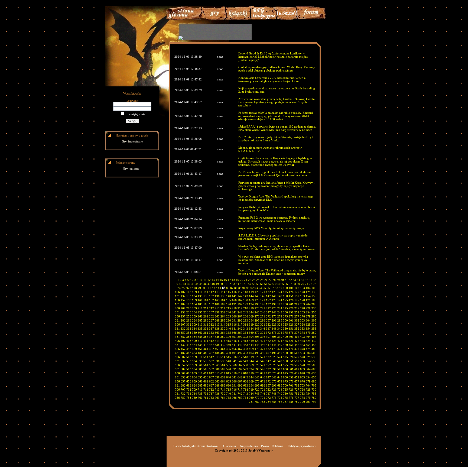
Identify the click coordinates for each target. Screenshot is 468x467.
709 (194, 389)
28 (274, 279)
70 (302, 284)
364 (222, 332)
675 (285, 381)
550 (285, 361)
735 (200, 393)
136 (205, 296)
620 (257, 373)
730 (313, 389)
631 (177, 377)
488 (217, 353)
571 (262, 365)
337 (211, 328)
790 (302, 401)
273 (274, 316)
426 (291, 340)
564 (222, 365)
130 (313, 292)
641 (234, 377)
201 (291, 304)
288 (217, 320)
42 (188, 284)
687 (211, 385)
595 (257, 369)
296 (262, 320)
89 (240, 288)
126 (291, 292)
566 (234, 365)
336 (205, 328)
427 (296, 340)
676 (291, 381)
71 (306, 284)
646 (262, 377)
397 (268, 336)
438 (217, 344)
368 (245, 332)
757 (183, 397)
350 (285, 328)
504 (308, 353)
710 (200, 389)
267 (240, 316)
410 (200, 340)
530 (313, 357)
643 (245, 377)
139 (222, 296)
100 (285, 288)
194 (251, 304)
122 (268, 292)
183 (188, 304)
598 (274, 369)
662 (211, 381)
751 (291, 393)
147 (268, 296)
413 (217, 340)
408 (188, 340)
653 (302, 377)
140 (228, 296)
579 (308, 365)
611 (205, 373)
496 (262, 353)
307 (183, 324)
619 (251, 373)
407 (183, 340)
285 (200, 320)
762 (211, 397)
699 (279, 385)
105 (313, 288)
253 (302, 312)
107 (183, 292)
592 (240, 369)
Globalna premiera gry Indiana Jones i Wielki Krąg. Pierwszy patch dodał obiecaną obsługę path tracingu (276, 69)
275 (285, 316)
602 (296, 369)
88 (236, 288)
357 (183, 332)
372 (268, 332)
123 (274, 292)
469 (251, 349)
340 (228, 328)
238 (217, 312)
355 (313, 328)
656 (177, 381)
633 (188, 377)
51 (225, 284)
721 (262, 389)
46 (205, 284)
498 (274, 353)
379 (308, 332)
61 (266, 284)
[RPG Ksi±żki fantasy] (238, 18)
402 (296, 336)
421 (262, 340)
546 (262, 361)
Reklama (277, 445)
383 (188, 336)
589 (222, 369)
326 (291, 324)
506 (177, 357)
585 (200, 369)
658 (188, 381)
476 (291, 349)
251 (291, 312)
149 (279, 296)
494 (251, 353)
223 (274, 308)
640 (228, 377)
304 (308, 320)
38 (314, 279)
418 (245, 340)
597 (268, 369)
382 (183, 336)
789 (296, 401)
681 (177, 385)
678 (302, 381)
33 (294, 279)
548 (274, 361)
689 (222, 385)
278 (302, 316)
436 (205, 344)
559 (194, 365)
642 (240, 377)
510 (200, 357)
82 (211, 288)
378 (302, 332)
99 (280, 288)
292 (240, 320)
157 (183, 300)
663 (217, 381)
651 (291, 377)
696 (262, 385)
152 (296, 296)
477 (296, 349)
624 (279, 373)
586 (205, 369)
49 (217, 284)
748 (274, 393)
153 (302, 296)
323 (274, 324)
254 (308, 312)
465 (228, 349)
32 (290, 279)
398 (274, 336)
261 (205, 316)
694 (251, 385)
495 (257, 353)
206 (177, 308)
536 (205, 361)
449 (279, 344)
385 (200, 336)
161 (205, 300)
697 (268, 385)
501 (291, 353)
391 (234, 336)
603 (302, 369)
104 (308, 288)
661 (205, 381)
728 (302, 389)
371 (262, 332)
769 (251, 397)
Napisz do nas (249, 445)
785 (274, 401)
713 (217, 389)
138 (217, 296)
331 (177, 328)
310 (200, 324)
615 (228, 373)
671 (262, 381)
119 (251, 292)
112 (211, 292)
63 (274, 284)
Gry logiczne (131, 168)
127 (296, 292)
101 (291, 288)
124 (279, 292)
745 (257, 393)
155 (313, 296)
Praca (265, 445)
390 (228, 336)
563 (217, 365)
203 (302, 304)
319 (251, 324)
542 (240, 361)
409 (194, 340)
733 (188, 393)
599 (279, 369)
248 (274, 312)
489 (222, 353)
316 (234, 324)
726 (291, 389)
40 (180, 284)
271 (262, 316)
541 (234, 361)
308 (188, 324)
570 (257, 365)
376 (291, 332)
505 (313, 353)
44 (197, 284)
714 (222, 389)
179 (308, 300)
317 (240, 324)
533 (188, 361)
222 (268, 308)
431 (177, 344)
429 (308, 340)
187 (211, 304)
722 (268, 389)
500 (285, 353)
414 (222, 340)
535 (200, 361)
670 (257, 381)
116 (234, 292)
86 (227, 288)
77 (191, 288)
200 (285, 304)
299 (279, 320)
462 (211, 349)
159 (194, 300)
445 (257, 344)
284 (194, 320)
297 (268, 320)
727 (296, 389)
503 (302, 353)
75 (183, 288)
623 (274, 373)
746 (262, 393)
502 (296, 353)
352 (296, 328)
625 (285, 373)
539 (222, 361)
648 (274, 377)
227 (296, 308)
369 (251, 332)
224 (279, 308)
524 (279, 357)
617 (240, 373)
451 (291, 344)
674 (279, 381)
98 (276, 288)
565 (228, 365)
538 (217, 361)
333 (188, 328)
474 (279, 349)
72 (310, 284)
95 (264, 288)
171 (262, 300)
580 (313, 365)
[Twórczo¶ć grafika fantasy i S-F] (287, 18)
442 (240, 344)
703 (302, 385)
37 (310, 279)
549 (279, 361)
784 (268, 401)
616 (234, 373)
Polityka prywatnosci (302, 445)
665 (228, 381)
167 (240, 300)
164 (222, 300)
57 (249, 284)
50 (221, 284)
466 (234, 349)
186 (205, 304)
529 (308, 357)
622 (268, 373)
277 (296, 316)
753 (302, 393)
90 (244, 288)
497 (268, 353)
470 (257, 349)
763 (217, 397)
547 (268, 361)
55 (241, 284)
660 (200, 381)
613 (217, 373)
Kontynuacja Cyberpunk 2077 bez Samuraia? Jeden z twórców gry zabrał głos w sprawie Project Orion (272, 79)
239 (222, 312)
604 (308, 369)
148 (274, 296)
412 (211, 340)
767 (240, 397)
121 (262, 292)
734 (194, 393)
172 (268, 300)
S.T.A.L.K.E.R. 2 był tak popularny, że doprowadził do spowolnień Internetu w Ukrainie (273, 237)
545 (257, 361)
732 (183, 393)
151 (291, 296)
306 (177, 324)
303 (302, 320)
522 (268, 357)
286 (205, 320)
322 (268, 324)
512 (211, 357)
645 (257, 377)
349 (279, 328)
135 (200, 296)
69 (298, 284)
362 (211, 332)
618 (245, 373)
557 (183, 365)
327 (296, 324)
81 (207, 288)
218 (245, 308)
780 (313, 397)
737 (211, 393)
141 (234, 296)
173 (274, 300)
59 (257, 284)
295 (257, 320)
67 (290, 284)
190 (228, 304)
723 (274, 389)
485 (200, 353)
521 (262, 357)
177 (296, 300)
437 (211, 344)
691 (234, 385)
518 (245, 357)
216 (234, 308)
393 (245, 336)
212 (211, 308)
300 (285, 320)
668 (245, 381)
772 (268, 397)
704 (308, 385)
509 (194, 357)
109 (194, 292)
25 (262, 279)
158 (188, 300)
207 (183, 308)
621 (262, 373)
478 (302, 349)
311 (205, 324)
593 (245, 369)
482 (183, 353)
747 (268, 393)
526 (291, 357)
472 (268, 349)
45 (201, 284)
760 (200, 397)
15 (221, 279)
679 (308, 381)
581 (177, 369)
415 (228, 340)
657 (183, 381)
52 (229, 284)
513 (217, 357)
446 (262, 344)
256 (177, 316)
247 (268, 312)
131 (177, 296)
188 (217, 304)
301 (291, 320)
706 (177, 389)
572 (268, 365)
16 (225, 279)
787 (285, 401)
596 (262, 369)
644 (251, 377)
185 (200, 304)
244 (251, 312)
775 (285, 397)
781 (251, 401)
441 (234, 344)
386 (205, 336)
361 (205, 332)
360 (200, 332)
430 (313, 340)
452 (296, 344)
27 (270, 279)
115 (228, 292)
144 (251, 296)
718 (245, 389)
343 (245, 328)
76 (187, 288)
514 (222, 357)
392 (240, 336)
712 (211, 389)
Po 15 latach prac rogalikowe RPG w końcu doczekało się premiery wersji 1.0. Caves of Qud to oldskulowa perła (274, 173)
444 (251, 344)
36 (306, 279)
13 (213, 279)
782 (257, 401)
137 (211, 296)
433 (188, 344)
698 (274, 385)
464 (222, 349)
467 (240, 349)
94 (260, 288)
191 (234, 304)
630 (313, 373)
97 (272, 288)
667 (240, 381)
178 (302, 300)
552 (296, 361)
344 (251, 328)
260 (200, 316)
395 (257, 336)
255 (313, 312)
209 (194, 308)
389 (222, 336)
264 (222, 316)
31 (286, 279)
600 (285, 369)
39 (176, 284)
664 (222, 381)
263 (217, 316)
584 (194, 369)
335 (200, 328)
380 (313, 332)
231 (177, 312)
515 (228, 357)
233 (188, 312)
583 (188, 369)
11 (205, 279)
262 (211, 316)
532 (183, 361)
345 (257, 328)
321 (262, 324)
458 (188, 349)
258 (188, 316)
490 (228, 353)
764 (222, 397)
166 (234, 300)
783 (262, 401)
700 (285, 385)
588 (217, 369)
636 (205, 377)
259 (194, 316)
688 (217, 385)
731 (177, 393)
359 (194, 332)
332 (183, 328)
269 (251, 316)
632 (183, 377)
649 (279, 377)
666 (234, 381)
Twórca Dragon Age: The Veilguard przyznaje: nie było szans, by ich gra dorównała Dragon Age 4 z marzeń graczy (277, 272)
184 (194, 304)
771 (262, 397)
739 (222, 393)
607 (183, 373)
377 (296, 332)
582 (183, 369)
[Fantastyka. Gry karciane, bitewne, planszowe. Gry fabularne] (264, 18)
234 (194, 312)
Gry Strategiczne (132, 141)
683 (188, 385)
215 (228, 308)
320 (257, 324)
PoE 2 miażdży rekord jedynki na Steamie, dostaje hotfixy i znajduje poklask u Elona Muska (275, 138)
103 (302, 288)
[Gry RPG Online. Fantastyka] (185, 18)
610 (200, 373)
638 (217, 377)
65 (282, 284)
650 (285, 377)
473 (274, 349)
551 (291, 361)
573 (274, 365)
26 (266, 279)
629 (308, 373)
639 (222, 377)
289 (222, 320)
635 (200, 377)
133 (188, 296)
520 (257, 357)
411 (205, 340)
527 (296, 357)
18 (233, 279)
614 (222, 373)
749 (279, 393)
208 (188, 308)
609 (194, 373)
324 (279, 324)
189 (222, 304)
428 (302, 340)
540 (228, 361)
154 (308, 296)
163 (217, 300)
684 (194, 385)
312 (211, 324)
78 (195, 288)
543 (245, 361)
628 (302, 373)
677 (296, 381)
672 (268, 381)
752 (296, 393)
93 (256, 288)
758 (188, 397)
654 (308, 377)
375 (285, 332)
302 (296, 320)
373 (274, 332)
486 (205, 353)
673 (274, 381)
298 (274, 320)
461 (205, 349)
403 (302, 336)
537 (211, 361)
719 (251, 389)
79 (199, 288)
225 (285, 308)
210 (200, 308)
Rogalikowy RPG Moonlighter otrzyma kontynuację (271, 228)
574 (279, 365)
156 (177, 300)
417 (240, 340)
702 (296, 385)
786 (279, 401)
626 (291, 373)
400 (285, 336)
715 (228, 389)
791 (308, 401)
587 (211, 369)
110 (200, 292)
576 (291, 365)
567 (240, 365)
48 (213, 284)
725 (285, 389)
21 (245, 279)
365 (228, 332)
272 (268, 316)
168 (245, 300)
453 (302, 344)
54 (237, 284)
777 (296, 397)
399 (279, 336)
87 (231, 288)
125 (285, 292)
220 (257, 308)
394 (251, 336)
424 (279, 340)
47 (209, 284)
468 (245, 349)
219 (251, 308)
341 (234, 328)
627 (296, 373)
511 (205, 357)
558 (188, 365)
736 (205, 393)
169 (251, 300)
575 (285, 365)
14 (217, 279)
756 (177, 397)
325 (285, 324)
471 (262, 349)
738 (217, 393)
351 (291, 328)
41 (184, 284)
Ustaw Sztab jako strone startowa (195, 445)
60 (262, 284)
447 (268, 344)
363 (217, 332)
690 (228, 385)
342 (240, 328)
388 (217, 336)
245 (257, 312)
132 (183, 296)
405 (313, 336)
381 (177, 336)
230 (313, 308)
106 (177, 292)
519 (251, 357)
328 (302, 324)
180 (313, 300)
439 (222, 344)
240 (228, 312)
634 (194, 377)
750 (285, 393)
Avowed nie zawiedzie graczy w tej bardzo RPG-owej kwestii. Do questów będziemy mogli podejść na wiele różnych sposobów (277, 102)
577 (296, 365)
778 (302, 397)
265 (228, 316)
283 (188, 320)
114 (222, 292)
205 (313, 304)
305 (313, 320)
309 (194, 324)
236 (205, 312)
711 (205, 389)
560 (200, 365)
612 (211, 373)
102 (296, 288)
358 (188, 332)
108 (188, 292)
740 (228, 393)
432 (183, 344)
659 (194, 381)
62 (270, 284)
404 (308, 336)
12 (209, 279)
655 (313, 377)
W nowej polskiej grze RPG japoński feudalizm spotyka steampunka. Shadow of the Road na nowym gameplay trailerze (273, 260)
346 (262, 328)
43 (192, 284)
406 (177, 340)
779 (308, 397)
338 (217, 328)
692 (240, 385)
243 (245, 312)
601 (291, 369)
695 (257, 385)
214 (222, 308)
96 (268, 288)
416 (234, 340)
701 (291, 385)
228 (302, 308)
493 (245, 353)
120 (257, 292)
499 (279, 353)
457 (183, 349)
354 (308, 328)
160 (200, 300)
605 (313, 369)
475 (285, 349)
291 (234, 320)
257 (183, 316)
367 (240, 332)
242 (240, 312)
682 (183, 385)
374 (279, 332)
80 (203, 288)
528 (302, 357)
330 (313, 324)
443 (245, 344)
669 (251, 381)
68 (294, 284)
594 (251, 369)
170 (257, 300)
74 (179, 288)
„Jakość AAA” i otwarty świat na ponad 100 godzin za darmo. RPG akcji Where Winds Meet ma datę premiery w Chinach (277, 128)
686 (205, 385)
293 (245, 320)
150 (285, 296)
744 (251, 393)
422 (268, 340)
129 (308, 292)
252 (296, 312)
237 (211, 312)
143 (245, 296)
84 (219, 288)
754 (308, 393)
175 (285, 300)
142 (240, 296)
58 (253, 284)
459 (194, 349)
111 (205, 292)
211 (205, 308)
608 (188, 373)
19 (237, 279)
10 (201, 279)
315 (228, 324)
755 (313, 393)
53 (233, 284)
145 (257, 296)
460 (200, 349)
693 (245, 385)
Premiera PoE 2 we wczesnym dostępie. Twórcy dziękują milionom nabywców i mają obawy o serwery (274, 219)
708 (188, 389)
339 (222, 328)
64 (278, 284)
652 (296, 377)
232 (183, 312)
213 (217, 308)
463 (217, 349)
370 (257, 332)
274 (279, 316)
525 (285, 357)
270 (257, 316)
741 (234, 393)
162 (211, 300)
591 (234, 369)
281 (177, 320)
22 (249, 279)
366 (234, 332)
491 (234, 353)
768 (245, 397)
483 (188, 353)
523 (274, 357)
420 (257, 340)
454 (308, 344)
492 (240, 353)
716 (234, 389)
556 (177, 365)
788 (291, 401)
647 (268, 377)
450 (285, 344)
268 (245, 316)
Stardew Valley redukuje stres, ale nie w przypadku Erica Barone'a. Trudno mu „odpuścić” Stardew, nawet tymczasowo (277, 247)
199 (279, 304)
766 (234, 397)
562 (211, 365)
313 (217, 324)
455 (313, 344)
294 (251, 320)
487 (211, 353)
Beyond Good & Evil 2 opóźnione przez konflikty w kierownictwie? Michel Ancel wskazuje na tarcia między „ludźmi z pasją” (273, 56)
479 (308, 349)
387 (211, 336)
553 (302, 361)
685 (200, 385)
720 (257, 389)
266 (234, 316)
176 (291, 300)
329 (308, 324)
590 (228, 369)
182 (183, 304)
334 (194, 328)
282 (183, 320)
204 (308, 304)
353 (302, 328)
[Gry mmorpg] (213, 18)
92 (252, 288)
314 (222, 324)
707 (183, 389)
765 (228, 397)
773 (274, 397)
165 (228, 300)
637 (211, 377)
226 (291, 308)
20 (241, 279)
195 (257, 304)
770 (257, 397)
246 (262, 312)
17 (229, 279)
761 (205, 397)
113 (217, 292)
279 (308, 316)
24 (257, 279)
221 (262, 308)
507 (183, 357)
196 (262, 304)
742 (240, 393)
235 (200, 312)
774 (279, 397)
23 (253, 279)
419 (251, 340)
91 (248, 288)
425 (285, 340)
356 (177, 332)
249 (279, 312)
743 (245, 393)
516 (234, 357)
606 (177, 373)
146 (262, 296)
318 (245, 324)
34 (298, 279)
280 (313, 316)
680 (313, 381)
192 (240, 304)
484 (194, 353)
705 (313, 385)
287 (211, 320)
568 (245, 365)
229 (308, 308)
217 (240, 308)
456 (177, 349)
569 (251, 365)
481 (177, 353)
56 (245, 284)
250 (285, 312)
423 (274, 340)
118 (245, 292)
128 (302, 292)
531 (177, 361)
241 (234, 312)
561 (205, 365)
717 (240, 389)
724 (279, 389)
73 (314, 284)
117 (240, 292)
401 (291, 336)
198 (274, 304)
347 (268, 328)
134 (194, 296)
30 (282, 279)
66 (286, 284)
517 (240, 357)
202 (296, 304)
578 (302, 365)
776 (291, 397)
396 (262, 336)
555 (313, 361)
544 (251, 361)
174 (279, 300)
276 (291, 316)
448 (274, 344)
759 (194, 397)
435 (200, 344)
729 (308, 389)
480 (313, 349)
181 (177, 304)
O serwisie (229, 445)
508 (188, 357)
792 (313, 401)
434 (194, 344)
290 (228, 320)
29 (278, 279)
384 (194, 336)
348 (274, 328)
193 (245, 304)
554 (308, 361)
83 (215, 288)
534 (194, 361)
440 (228, 344)
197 (268, 304)
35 (302, 279)
